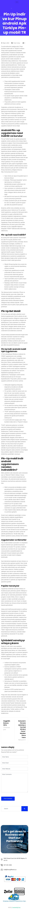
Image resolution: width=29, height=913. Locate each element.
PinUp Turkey (16, 43)
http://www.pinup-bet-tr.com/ (9, 172)
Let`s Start (13, 846)
